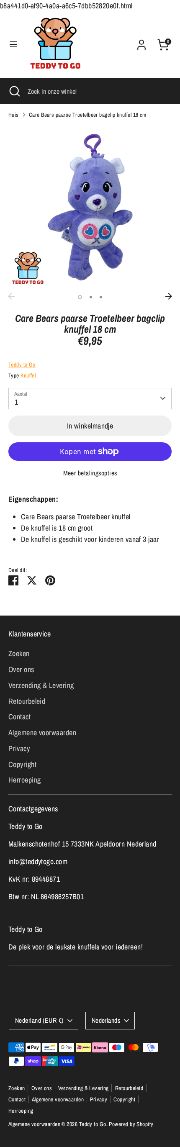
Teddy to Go (22, 364)
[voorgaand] (11, 296)
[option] (90, 207)
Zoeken (19, 653)
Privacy (19, 748)
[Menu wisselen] (13, 44)
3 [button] (101, 297)
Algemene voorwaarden (42, 732)
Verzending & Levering (41, 685)
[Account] (141, 42)
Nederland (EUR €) (39, 1020)
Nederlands (106, 1020)
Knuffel (28, 375)
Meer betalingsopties (90, 473)
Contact (19, 716)
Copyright (22, 764)
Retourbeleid (26, 701)
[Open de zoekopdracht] (13, 91)
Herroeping (24, 780)
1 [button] (80, 297)
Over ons (21, 669)
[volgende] (168, 296)
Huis (13, 114)
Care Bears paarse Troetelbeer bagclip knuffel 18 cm (88, 114)
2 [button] (91, 297)
